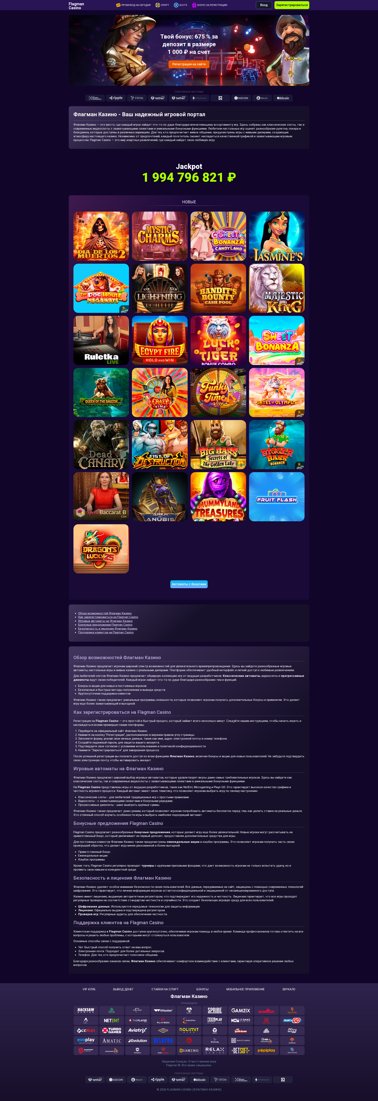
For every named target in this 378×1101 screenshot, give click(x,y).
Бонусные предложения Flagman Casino (105, 625)
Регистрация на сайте (189, 64)
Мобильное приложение (245, 989)
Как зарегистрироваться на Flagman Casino (108, 617)
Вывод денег (123, 989)
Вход (264, 5)
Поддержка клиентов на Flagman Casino (106, 632)
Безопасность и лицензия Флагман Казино (107, 628)
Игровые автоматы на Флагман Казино (105, 621)
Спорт (165, 5)
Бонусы (202, 989)
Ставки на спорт (165, 989)
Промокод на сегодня (136, 5)
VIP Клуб (89, 989)
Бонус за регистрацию (212, 5)
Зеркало (288, 989)
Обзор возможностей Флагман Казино (105, 613)
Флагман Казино (189, 996)
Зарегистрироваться (292, 5)
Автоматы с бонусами (189, 584)
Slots (183, 5)
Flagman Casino (76, 5)
